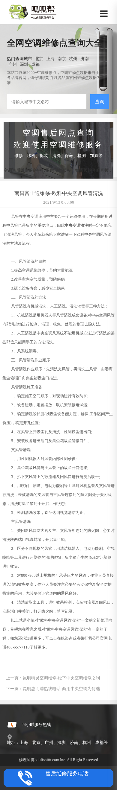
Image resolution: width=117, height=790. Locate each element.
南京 (62, 58)
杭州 (73, 58)
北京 (39, 58)
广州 (12, 64)
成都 (35, 64)
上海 (50, 58)
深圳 (24, 64)
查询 (99, 101)
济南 (84, 58)
